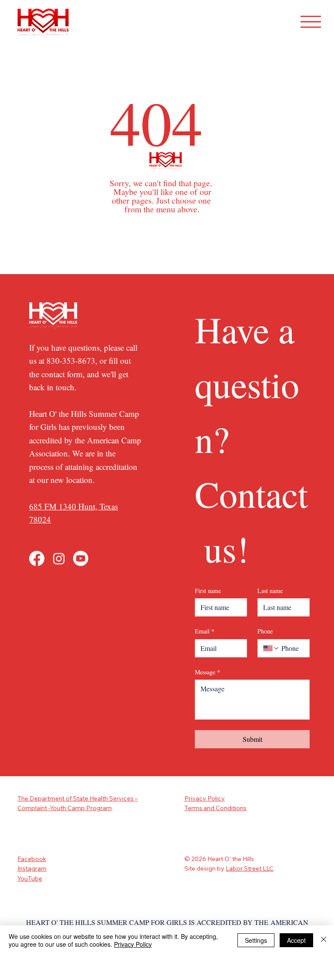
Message (207, 672)
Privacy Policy (204, 798)
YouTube (29, 878)
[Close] (323, 940)
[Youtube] (80, 558)
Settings (256, 940)
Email (204, 631)
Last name (270, 590)
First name (208, 590)
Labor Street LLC (250, 868)
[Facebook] (36, 558)
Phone (265, 631)
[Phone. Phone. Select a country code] (271, 648)
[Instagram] (59, 558)
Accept (296, 940)
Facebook (31, 859)
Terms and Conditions (215, 808)
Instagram (32, 868)
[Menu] (311, 21)
